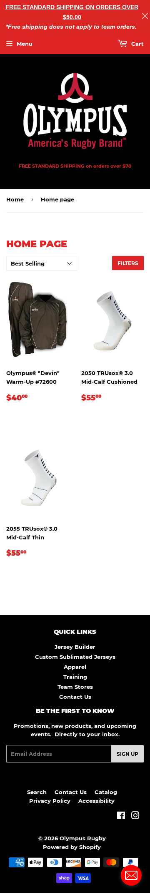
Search (37, 792)
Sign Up (127, 754)
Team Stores (75, 686)
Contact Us (75, 696)
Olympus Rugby (83, 838)
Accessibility (96, 800)
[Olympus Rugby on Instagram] (135, 816)
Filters (128, 263)
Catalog (106, 792)
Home (15, 199)
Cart (137, 43)
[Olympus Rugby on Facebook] (121, 816)
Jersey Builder (75, 646)
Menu (24, 43)
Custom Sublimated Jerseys (75, 656)
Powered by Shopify (72, 847)
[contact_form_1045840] (131, 875)
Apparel (75, 666)
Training (75, 676)
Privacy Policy (49, 800)
